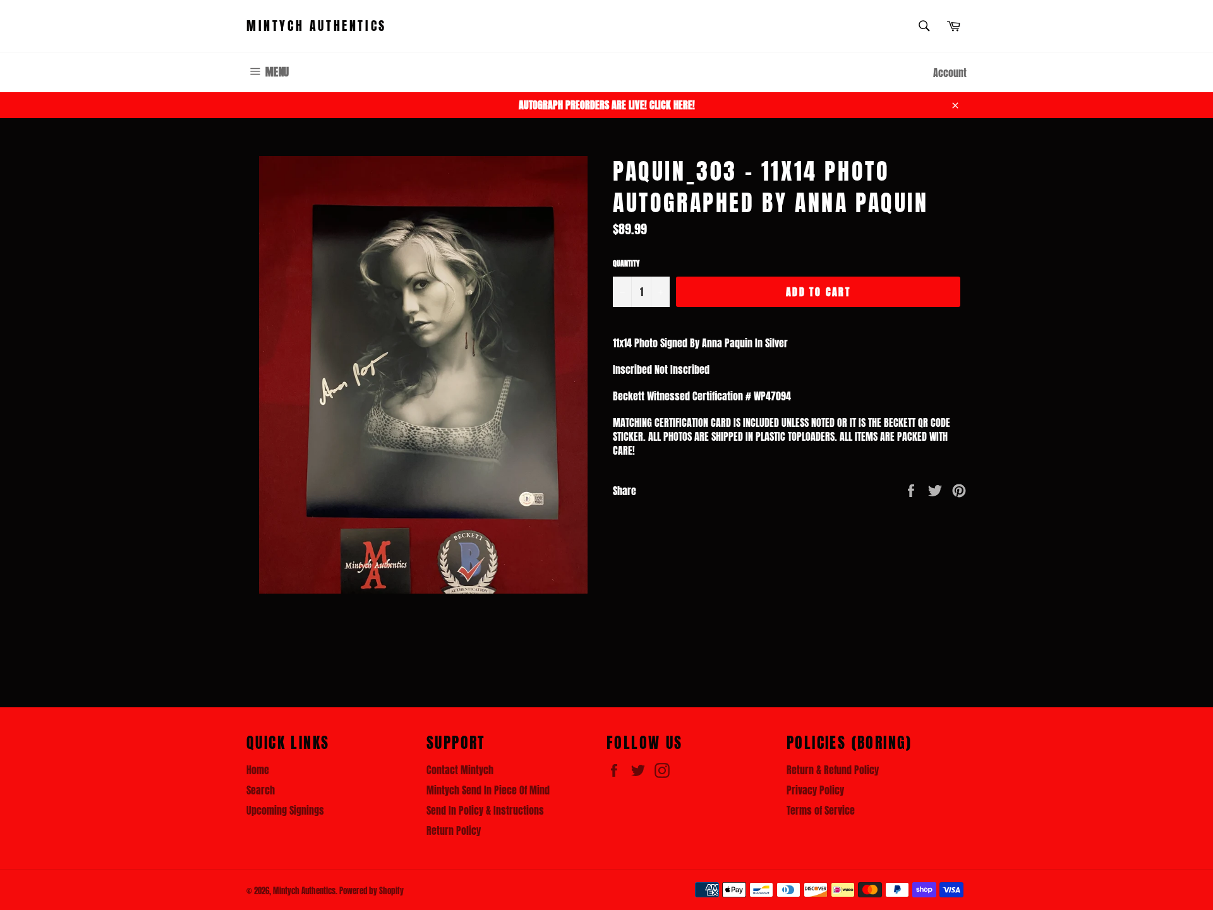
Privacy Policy (815, 790)
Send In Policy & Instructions (485, 810)
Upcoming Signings (285, 810)
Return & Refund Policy (833, 769)
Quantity (626, 263)
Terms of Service (821, 810)
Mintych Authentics (316, 26)
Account (950, 72)
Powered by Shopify (371, 891)
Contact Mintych (459, 769)
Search (260, 790)
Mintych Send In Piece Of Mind (488, 790)
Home (257, 769)
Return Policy (453, 830)
